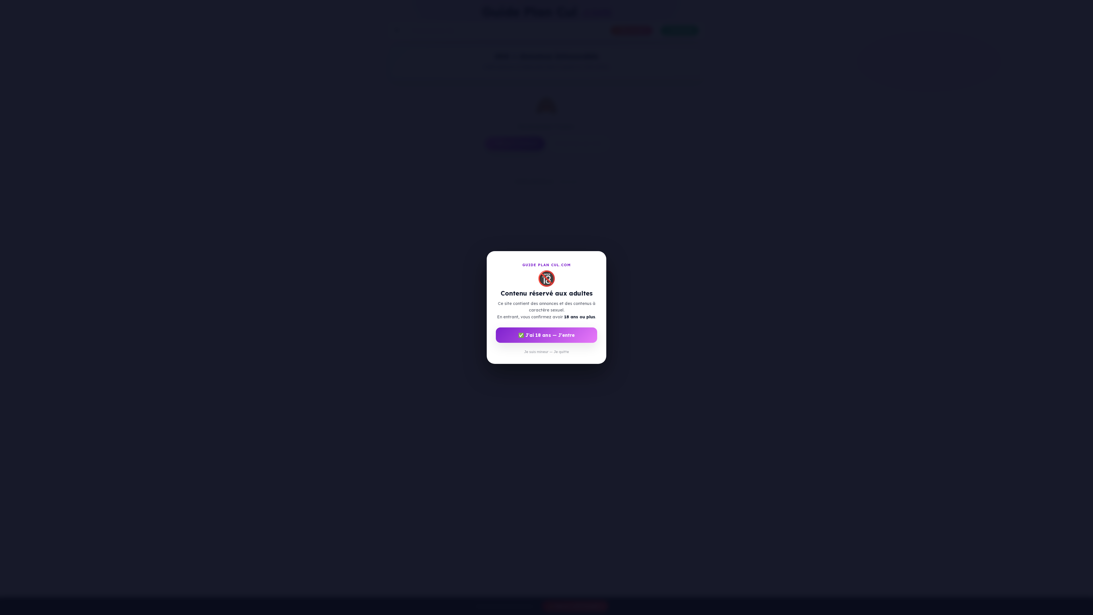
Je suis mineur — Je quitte (546, 352)
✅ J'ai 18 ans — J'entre (546, 335)
